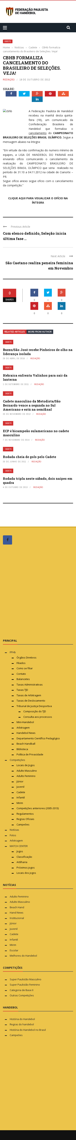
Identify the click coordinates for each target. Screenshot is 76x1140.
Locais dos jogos (26, 873)
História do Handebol (22, 1019)
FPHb (13, 652)
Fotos (13, 835)
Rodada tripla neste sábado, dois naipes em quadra (37, 480)
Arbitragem (23, 727)
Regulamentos (25, 813)
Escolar (14, 950)
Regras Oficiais (25, 819)
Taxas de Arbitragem (29, 695)
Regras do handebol (22, 1024)
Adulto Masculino (27, 770)
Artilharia (22, 862)
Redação (9, 79)
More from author (40, 331)
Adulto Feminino (26, 776)
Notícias (14, 830)
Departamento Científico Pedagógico (38, 738)
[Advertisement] (38, 591)
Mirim (20, 803)
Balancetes (23, 679)
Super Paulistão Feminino (25, 984)
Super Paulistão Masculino (25, 979)
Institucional (17, 918)
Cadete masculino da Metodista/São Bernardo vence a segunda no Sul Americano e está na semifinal (32, 405)
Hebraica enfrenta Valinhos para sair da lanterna (35, 377)
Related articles (14, 331)
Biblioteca (23, 749)
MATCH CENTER (19, 846)
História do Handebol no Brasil (28, 1030)
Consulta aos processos (37, 717)
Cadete (7, 41)
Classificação (24, 857)
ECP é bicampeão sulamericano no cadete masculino (36, 433)
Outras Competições (22, 995)
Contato (21, 674)
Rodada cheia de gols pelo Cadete (29, 457)
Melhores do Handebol (23, 955)
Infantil (21, 797)
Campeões (23, 824)
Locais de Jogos (26, 765)
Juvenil (20, 786)
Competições (17, 760)
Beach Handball (26, 743)
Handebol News (26, 733)
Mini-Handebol (25, 722)
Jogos (20, 851)
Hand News (16, 912)
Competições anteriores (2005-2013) (38, 808)
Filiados (21, 663)
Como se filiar (25, 668)
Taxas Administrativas (30, 684)
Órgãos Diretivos (26, 657)
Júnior (20, 781)
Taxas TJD (22, 690)
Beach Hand (17, 907)
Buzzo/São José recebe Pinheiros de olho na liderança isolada (37, 352)
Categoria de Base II (21, 990)
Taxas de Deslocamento (31, 700)
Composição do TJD (34, 711)
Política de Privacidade (30, 754)
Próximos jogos (26, 867)
